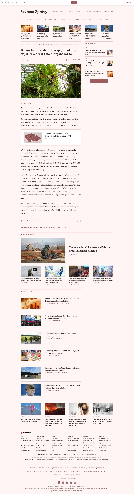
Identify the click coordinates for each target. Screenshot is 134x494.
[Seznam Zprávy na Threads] (71, 482)
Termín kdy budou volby (27, 445)
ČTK (22, 58)
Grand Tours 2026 (41, 450)
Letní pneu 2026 (103, 438)
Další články (99, 81)
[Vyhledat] (74, 2)
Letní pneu (71, 460)
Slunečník (64, 457)
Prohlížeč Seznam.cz (55, 471)
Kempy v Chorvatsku (88, 438)
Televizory (85, 460)
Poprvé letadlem (87, 441)
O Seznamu (40, 468)
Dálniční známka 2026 (105, 441)
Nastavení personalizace (72, 475)
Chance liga (55, 438)
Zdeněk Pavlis (53, 390)
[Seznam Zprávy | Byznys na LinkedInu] (75, 482)
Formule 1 (54, 448)
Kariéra (47, 468)
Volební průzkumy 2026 (27, 441)
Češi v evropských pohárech (88, 455)
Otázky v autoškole (104, 448)
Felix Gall (38, 448)
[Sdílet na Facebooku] (77, 221)
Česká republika (38, 227)
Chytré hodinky (93, 460)
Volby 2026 (24, 438)
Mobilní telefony (41, 460)
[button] (27, 28)
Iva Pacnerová (54, 303)
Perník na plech (72, 450)
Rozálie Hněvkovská (62, 373)
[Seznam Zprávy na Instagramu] (67, 482)
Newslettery (102, 471)
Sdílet (75, 59)
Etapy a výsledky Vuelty (42, 441)
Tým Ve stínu (65, 303)
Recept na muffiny (73, 441)
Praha (58, 227)
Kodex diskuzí (92, 471)
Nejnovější (90, 43)
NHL (53, 450)
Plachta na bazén (49, 457)
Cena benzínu (76, 455)
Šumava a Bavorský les (89, 443)
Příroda (64, 227)
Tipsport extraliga (57, 443)
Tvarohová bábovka (73, 445)
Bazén (41, 457)
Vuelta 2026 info (40, 438)
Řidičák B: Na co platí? (105, 445)
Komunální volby (25, 450)
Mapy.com (49, 455)
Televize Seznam (69, 471)
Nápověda (54, 468)
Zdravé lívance (71, 443)
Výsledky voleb (25, 443)
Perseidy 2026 (67, 455)
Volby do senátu (25, 448)
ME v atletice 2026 (57, 445)
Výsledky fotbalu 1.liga (58, 441)
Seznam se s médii (81, 471)
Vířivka (99, 457)
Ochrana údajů (82, 468)
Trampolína (58, 457)
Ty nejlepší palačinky (73, 438)
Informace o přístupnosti (96, 468)
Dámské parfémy (62, 460)
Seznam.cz (128, 2)
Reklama (74, 468)
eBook (69, 59)
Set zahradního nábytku (81, 457)
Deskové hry (78, 460)
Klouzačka (71, 457)
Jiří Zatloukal (54, 355)
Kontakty (61, 468)
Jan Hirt (38, 443)
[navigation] (2, 2)
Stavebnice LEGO (52, 460)
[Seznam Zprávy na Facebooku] (59, 482)
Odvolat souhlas (58, 475)
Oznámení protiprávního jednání (37, 471)
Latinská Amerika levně (89, 448)
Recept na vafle (72, 448)
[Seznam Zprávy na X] (63, 482)
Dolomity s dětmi (88, 450)
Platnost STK (102, 450)
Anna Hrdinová (54, 320)
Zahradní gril (92, 457)
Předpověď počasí (58, 455)
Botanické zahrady (49, 227)
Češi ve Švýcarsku (88, 445)
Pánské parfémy (103, 460)
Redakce (67, 468)
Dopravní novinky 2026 (105, 443)
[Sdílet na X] (80, 221)
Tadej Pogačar (40, 445)
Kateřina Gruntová (56, 338)
